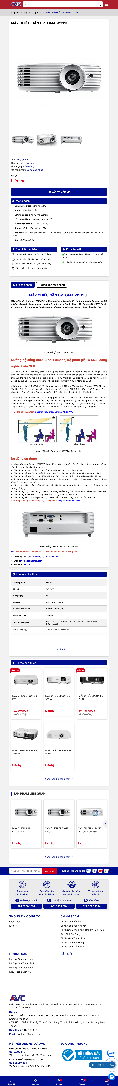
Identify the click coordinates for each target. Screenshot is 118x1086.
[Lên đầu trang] (112, 1042)
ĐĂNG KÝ (49, 871)
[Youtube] (100, 870)
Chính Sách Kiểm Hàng (72, 946)
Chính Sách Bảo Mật (71, 921)
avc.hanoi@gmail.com (28, 1034)
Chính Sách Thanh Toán (73, 938)
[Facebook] (94, 870)
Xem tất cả (59, 649)
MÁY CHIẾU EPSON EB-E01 (25, 697)
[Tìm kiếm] (99, 4)
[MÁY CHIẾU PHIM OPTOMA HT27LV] (26, 812)
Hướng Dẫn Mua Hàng (21, 959)
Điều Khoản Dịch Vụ (20, 971)
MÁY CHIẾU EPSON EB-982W (58, 697)
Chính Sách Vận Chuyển (73, 925)
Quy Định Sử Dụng (70, 934)
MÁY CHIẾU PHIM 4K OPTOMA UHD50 (89, 830)
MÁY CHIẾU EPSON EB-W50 (58, 752)
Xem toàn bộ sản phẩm (57, 778)
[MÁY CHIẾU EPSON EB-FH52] (92, 680)
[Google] (106, 870)
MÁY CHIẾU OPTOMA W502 (56, 830)
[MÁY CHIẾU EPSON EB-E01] (26, 680)
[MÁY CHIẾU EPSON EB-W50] (59, 734)
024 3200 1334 (26, 906)
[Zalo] (88, 870)
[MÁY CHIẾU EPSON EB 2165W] (26, 734)
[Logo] (16, 4)
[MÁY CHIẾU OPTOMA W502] (59, 812)
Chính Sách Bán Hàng (72, 942)
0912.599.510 (17, 1051)
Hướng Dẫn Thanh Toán (22, 963)
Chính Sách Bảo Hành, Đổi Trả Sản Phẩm (82, 929)
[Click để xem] (59, 78)
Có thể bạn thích (26, 662)
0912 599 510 (59, 906)
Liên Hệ (13, 925)
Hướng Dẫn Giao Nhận (21, 967)
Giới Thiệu (14, 921)
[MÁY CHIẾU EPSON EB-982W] (59, 680)
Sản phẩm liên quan (29, 793)
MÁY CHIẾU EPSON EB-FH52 (91, 697)
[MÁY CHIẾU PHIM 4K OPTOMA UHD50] (91, 812)
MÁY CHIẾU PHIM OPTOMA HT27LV (21, 830)
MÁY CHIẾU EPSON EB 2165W (24, 752)
